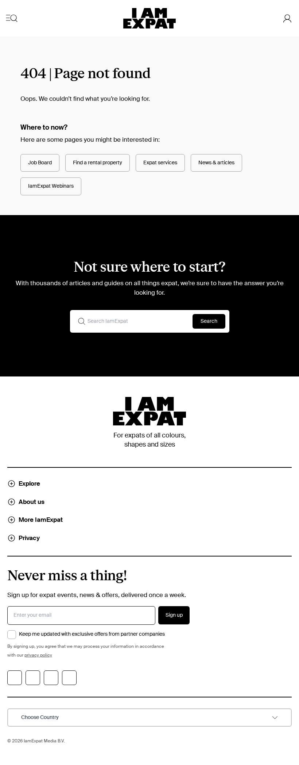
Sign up (174, 615)
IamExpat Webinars (51, 186)
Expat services (160, 162)
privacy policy (38, 655)
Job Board (40, 162)
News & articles (216, 162)
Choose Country (40, 717)
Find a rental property (97, 162)
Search (209, 321)
